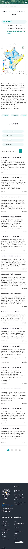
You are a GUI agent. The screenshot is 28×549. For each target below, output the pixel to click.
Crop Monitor (4, 521)
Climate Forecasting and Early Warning (19, 494)
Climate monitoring (6, 530)
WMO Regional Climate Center (19, 524)
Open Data (4, 536)
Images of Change (5, 538)
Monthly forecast (5, 525)
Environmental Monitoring (19, 502)
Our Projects (17, 529)
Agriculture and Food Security (18, 491)
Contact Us (16, 527)
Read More (24, 172)
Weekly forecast (5, 523)
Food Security (4, 532)
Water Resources (17, 504)
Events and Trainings (18, 531)
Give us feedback (19, 541)
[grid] (24, 151)
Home (2, 6)
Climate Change (17, 499)
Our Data (3, 534)
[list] (20, 151)
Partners (16, 538)
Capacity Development (19, 497)
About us (16, 521)
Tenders (16, 535)
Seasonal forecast (5, 527)
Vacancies (16, 533)
